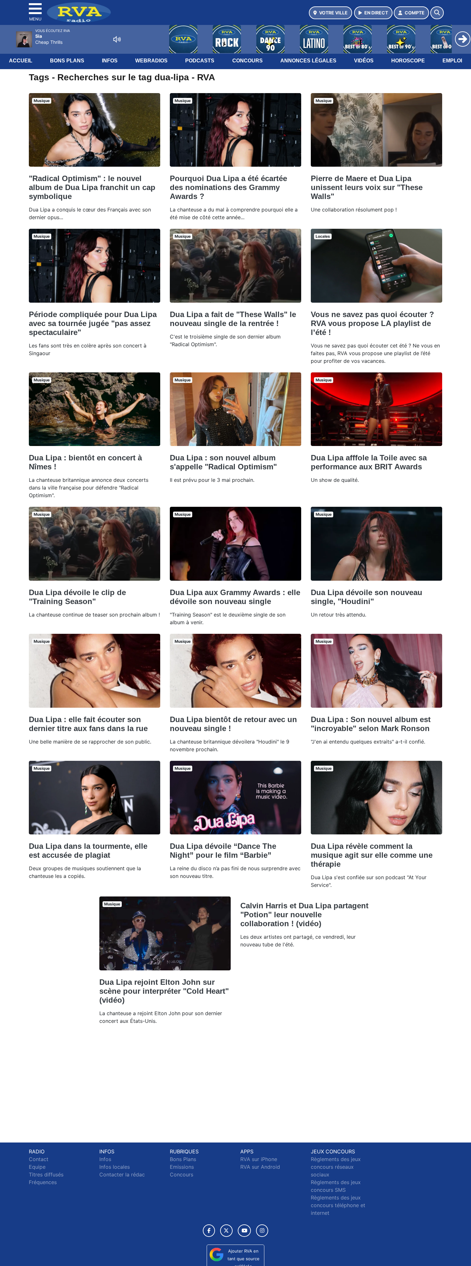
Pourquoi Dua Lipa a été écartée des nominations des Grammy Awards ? (228, 187)
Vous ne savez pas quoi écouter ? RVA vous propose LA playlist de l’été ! (372, 323)
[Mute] (117, 39)
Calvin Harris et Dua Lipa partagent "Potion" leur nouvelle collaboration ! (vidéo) (304, 914)
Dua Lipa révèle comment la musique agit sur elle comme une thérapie (372, 855)
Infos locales (114, 1167)
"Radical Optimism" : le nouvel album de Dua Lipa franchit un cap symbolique (92, 187)
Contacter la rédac (122, 1174)
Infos (110, 60)
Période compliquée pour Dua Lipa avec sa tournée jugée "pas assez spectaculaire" (93, 323)
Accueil (20, 60)
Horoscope (408, 60)
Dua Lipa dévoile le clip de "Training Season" (77, 597)
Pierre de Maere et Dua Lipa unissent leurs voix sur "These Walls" (367, 187)
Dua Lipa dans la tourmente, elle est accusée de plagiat (88, 850)
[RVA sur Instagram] (262, 1230)
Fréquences (43, 1182)
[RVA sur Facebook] (209, 1230)
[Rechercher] (437, 12)
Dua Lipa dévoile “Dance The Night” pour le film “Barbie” (223, 850)
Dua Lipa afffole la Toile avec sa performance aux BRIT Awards (369, 462)
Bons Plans (67, 60)
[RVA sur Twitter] (226, 1230)
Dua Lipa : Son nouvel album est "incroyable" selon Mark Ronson (371, 724)
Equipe (37, 1167)
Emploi (452, 60)
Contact (38, 1159)
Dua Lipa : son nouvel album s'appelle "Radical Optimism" (223, 462)
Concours (247, 60)
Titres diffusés (46, 1174)
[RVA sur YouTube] (244, 1230)
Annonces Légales (308, 60)
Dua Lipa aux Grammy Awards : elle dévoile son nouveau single (235, 597)
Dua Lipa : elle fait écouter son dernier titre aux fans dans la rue (88, 724)
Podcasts (199, 60)
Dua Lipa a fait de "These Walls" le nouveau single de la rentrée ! (233, 319)
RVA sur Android (260, 1167)
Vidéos (364, 60)
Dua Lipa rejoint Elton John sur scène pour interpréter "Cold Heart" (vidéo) (164, 991)
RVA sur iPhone (258, 1159)
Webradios (151, 60)
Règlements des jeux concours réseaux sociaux (336, 1167)
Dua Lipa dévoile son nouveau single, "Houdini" (366, 597)
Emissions (182, 1167)
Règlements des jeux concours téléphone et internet (338, 1205)
